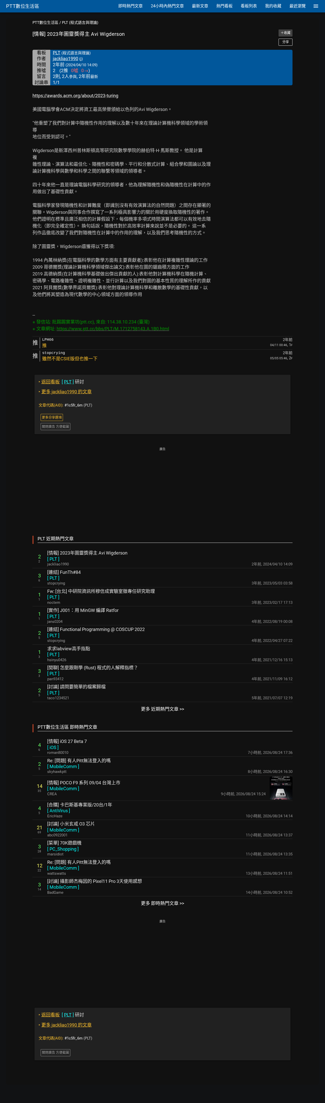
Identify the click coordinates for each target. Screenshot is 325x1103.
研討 (61, 381)
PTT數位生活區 (45, 22)
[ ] (53, 559)
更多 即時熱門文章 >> (162, 903)
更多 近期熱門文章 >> (162, 709)
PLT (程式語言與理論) (80, 22)
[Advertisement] (162, 488)
